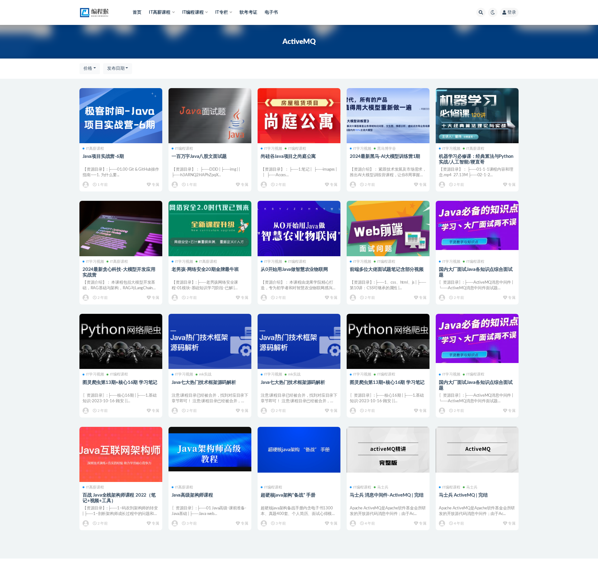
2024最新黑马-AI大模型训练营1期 (385, 156)
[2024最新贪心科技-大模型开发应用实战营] (120, 228)
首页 (137, 12)
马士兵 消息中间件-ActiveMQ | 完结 (386, 495)
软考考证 (248, 12)
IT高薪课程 (95, 148)
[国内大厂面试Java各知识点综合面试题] (477, 225)
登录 (511, 12)
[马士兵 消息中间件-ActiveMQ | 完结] (388, 450)
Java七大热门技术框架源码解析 (204, 382)
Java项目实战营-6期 (103, 156)
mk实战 (205, 374)
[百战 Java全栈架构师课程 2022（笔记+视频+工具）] (120, 454)
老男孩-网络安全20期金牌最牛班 (205, 269)
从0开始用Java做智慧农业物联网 (294, 269)
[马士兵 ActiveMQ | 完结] (477, 450)
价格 (87, 68)
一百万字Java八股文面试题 (199, 156)
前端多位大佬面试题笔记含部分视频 (387, 269)
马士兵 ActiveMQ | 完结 (463, 495)
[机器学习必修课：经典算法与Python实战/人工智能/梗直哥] (477, 115)
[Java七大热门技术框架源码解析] (209, 341)
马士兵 (382, 487)
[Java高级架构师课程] (209, 449)
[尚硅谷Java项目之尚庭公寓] (299, 115)
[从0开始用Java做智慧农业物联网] (299, 228)
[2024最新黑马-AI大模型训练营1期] (388, 115)
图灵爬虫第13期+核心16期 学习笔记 (120, 382)
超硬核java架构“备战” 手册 (288, 495)
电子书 (271, 12)
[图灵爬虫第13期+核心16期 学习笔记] (120, 341)
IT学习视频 (273, 148)
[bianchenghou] (86, 185)
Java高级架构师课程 (192, 495)
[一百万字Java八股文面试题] (209, 115)
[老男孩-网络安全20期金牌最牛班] (209, 228)
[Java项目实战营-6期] (120, 115)
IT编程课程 (184, 148)
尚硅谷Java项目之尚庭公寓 (288, 156)
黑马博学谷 (386, 148)
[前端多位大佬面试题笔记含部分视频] (388, 228)
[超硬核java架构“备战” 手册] (299, 450)
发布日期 (116, 68)
